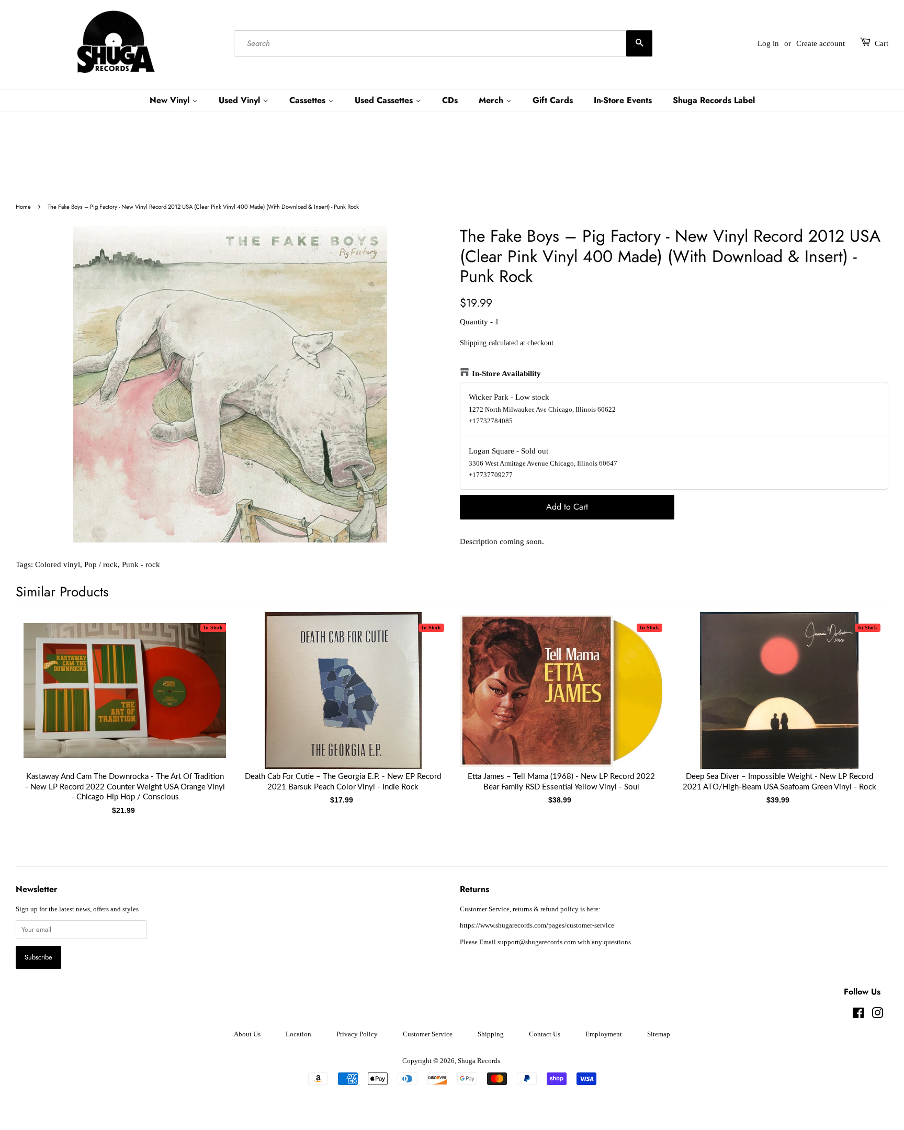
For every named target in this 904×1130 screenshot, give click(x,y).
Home (23, 206)
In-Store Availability (506, 373)
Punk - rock (141, 564)
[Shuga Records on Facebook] (858, 1015)
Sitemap (658, 1034)
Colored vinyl (57, 564)
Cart (881, 43)
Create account (820, 43)
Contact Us (544, 1034)
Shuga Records (479, 1061)
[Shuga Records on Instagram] (877, 1015)
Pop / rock (101, 564)
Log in (768, 43)
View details (125, 701)
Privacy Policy (357, 1034)
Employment (603, 1034)
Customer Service (428, 1034)
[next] (863, 701)
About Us (247, 1034)
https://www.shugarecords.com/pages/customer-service (537, 925)
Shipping (473, 343)
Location (298, 1034)
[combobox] (443, 43)
